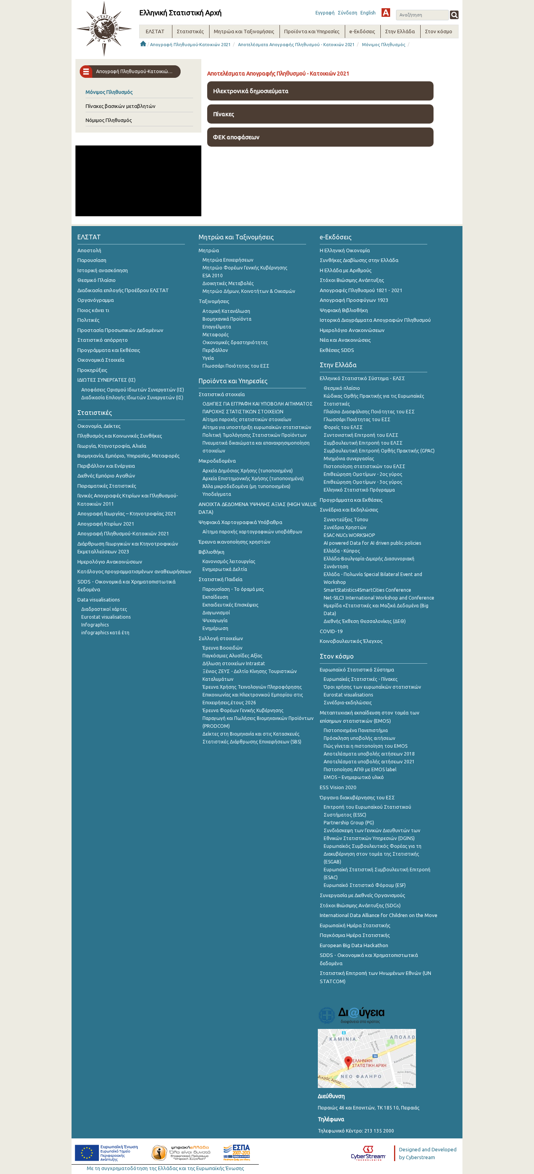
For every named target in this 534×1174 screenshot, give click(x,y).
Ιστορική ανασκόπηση (102, 270)
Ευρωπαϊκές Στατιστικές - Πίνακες (361, 679)
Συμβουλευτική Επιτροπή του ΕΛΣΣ (363, 442)
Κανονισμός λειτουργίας (228, 561)
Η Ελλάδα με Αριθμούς (345, 270)
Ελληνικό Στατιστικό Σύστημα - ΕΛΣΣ (362, 378)
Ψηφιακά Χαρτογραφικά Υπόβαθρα (240, 522)
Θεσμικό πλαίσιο (342, 388)
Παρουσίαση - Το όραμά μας (233, 589)
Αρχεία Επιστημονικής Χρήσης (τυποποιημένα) (253, 478)
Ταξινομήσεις (214, 301)
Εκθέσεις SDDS (337, 350)
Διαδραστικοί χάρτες (104, 609)
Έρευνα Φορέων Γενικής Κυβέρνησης (242, 710)
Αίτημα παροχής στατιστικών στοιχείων (246, 419)
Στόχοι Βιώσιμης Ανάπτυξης (352, 280)
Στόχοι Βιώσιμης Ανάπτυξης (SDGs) (360, 905)
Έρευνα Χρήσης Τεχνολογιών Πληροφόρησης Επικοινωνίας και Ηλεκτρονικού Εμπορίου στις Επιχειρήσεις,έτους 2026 (252, 694)
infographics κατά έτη (105, 632)
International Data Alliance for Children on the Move (378, 915)
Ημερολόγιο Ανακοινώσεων (109, 561)
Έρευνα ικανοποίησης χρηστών (235, 541)
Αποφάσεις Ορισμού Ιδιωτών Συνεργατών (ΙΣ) (132, 389)
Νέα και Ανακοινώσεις (345, 340)
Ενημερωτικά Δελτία (224, 569)
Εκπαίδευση (215, 597)
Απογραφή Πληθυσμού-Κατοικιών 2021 (190, 44)
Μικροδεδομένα (217, 460)
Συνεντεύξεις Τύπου (346, 519)
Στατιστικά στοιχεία (222, 394)
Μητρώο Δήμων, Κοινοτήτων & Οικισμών (248, 291)
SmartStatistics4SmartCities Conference (367, 589)
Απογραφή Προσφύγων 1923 (354, 300)
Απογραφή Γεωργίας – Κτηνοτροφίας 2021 (126, 513)
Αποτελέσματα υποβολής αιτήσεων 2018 (369, 753)
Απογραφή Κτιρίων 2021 (105, 523)
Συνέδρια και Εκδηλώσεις (349, 509)
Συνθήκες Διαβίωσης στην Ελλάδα (359, 260)
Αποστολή (89, 250)
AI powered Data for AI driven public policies (372, 543)
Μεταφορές (215, 334)
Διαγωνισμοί (216, 612)
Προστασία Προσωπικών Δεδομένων (120, 330)
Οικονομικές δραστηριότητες (235, 342)
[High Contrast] (386, 12)
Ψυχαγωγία (215, 620)
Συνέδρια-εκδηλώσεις (348, 702)
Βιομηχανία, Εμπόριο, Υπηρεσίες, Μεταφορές (128, 455)
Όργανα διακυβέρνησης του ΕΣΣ (357, 797)
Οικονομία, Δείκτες (98, 426)
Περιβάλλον (215, 350)
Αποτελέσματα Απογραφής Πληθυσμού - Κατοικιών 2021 (296, 44)
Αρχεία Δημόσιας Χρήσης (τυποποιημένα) (247, 470)
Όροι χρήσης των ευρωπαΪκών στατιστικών (372, 686)
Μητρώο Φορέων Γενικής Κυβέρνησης (244, 267)
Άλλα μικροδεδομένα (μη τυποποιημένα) (246, 486)
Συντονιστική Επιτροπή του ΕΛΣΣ (361, 435)
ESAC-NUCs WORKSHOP (349, 535)
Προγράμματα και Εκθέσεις (108, 350)
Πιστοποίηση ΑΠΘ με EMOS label (360, 769)
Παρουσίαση (91, 260)
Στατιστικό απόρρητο (102, 340)
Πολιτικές (88, 320)
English (368, 12)
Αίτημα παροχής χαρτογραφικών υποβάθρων (252, 531)
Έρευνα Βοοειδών (222, 647)
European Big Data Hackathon (354, 945)
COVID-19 (331, 631)
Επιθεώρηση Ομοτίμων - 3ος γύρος (363, 482)
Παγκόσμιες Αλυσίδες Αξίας (232, 655)
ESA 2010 (212, 275)
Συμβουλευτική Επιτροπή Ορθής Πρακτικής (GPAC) (379, 450)
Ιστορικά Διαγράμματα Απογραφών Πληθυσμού (375, 320)
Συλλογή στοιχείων (221, 638)
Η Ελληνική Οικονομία (345, 250)
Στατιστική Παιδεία (220, 579)
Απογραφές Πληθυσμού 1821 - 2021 (361, 290)
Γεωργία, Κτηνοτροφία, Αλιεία (111, 446)
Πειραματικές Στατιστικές (106, 485)
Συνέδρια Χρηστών (345, 527)
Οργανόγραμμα (95, 300)
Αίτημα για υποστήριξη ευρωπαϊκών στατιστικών (256, 427)
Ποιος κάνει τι (93, 310)
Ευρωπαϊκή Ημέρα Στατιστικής (355, 925)
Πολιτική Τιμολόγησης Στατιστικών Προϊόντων (254, 435)
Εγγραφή (325, 12)
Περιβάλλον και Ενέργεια (106, 466)
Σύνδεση (347, 12)
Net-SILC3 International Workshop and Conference (379, 597)
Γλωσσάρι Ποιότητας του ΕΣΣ (235, 365)
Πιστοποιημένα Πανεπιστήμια (356, 730)
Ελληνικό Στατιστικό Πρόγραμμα (359, 489)
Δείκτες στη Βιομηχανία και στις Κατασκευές (250, 733)
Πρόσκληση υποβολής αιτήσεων (359, 738)
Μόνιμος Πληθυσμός (383, 44)
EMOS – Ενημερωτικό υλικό (354, 777)
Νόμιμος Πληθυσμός (109, 120)
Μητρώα (209, 250)
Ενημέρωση (215, 628)
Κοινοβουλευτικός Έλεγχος (351, 641)
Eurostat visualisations (106, 616)
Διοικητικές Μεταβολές (228, 283)
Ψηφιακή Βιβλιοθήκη (344, 310)
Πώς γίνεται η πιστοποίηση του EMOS (365, 746)
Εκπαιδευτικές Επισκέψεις (230, 604)
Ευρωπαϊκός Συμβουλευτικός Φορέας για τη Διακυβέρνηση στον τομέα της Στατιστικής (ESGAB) (372, 854)
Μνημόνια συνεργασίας (349, 458)
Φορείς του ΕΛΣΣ (343, 427)
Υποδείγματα (216, 494)
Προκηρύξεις (92, 370)
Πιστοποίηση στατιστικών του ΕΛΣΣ (364, 466)
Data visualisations (98, 599)
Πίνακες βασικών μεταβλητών (121, 106)
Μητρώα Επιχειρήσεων (227, 259)
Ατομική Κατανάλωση (226, 311)
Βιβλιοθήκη (211, 552)
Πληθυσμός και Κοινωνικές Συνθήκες (119, 435)
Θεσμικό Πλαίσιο (96, 280)
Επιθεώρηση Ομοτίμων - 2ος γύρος (363, 474)
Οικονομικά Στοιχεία (100, 360)
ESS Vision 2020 (338, 787)
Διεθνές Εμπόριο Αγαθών (106, 475)
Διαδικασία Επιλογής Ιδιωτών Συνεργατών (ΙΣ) (132, 397)
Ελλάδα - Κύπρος (342, 550)
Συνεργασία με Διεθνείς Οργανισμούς (362, 895)
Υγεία (208, 358)
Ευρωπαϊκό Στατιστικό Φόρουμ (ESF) (365, 885)
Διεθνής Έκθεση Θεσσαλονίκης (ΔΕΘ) (365, 621)
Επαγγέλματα (216, 326)
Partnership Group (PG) (349, 822)
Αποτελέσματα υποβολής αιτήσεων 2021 (369, 761)
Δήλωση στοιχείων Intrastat (233, 663)
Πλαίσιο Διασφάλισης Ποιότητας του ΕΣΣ (369, 411)
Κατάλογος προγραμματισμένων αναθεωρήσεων (134, 571)
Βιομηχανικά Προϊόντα (226, 318)
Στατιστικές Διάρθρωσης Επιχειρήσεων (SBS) (251, 741)
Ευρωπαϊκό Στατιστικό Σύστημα (357, 669)
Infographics (95, 624)
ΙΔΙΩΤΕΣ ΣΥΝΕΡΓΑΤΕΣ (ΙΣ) (106, 379)
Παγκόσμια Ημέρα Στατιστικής (355, 935)
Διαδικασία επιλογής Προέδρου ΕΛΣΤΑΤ (123, 290)
